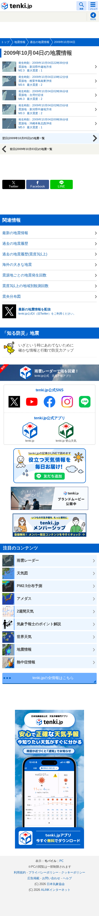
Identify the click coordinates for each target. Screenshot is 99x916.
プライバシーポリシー (43, 872)
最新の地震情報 (15, 233)
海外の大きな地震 (17, 265)
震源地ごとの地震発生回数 (24, 275)
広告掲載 (33, 878)
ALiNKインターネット (55, 889)
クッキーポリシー (73, 872)
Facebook (37, 186)
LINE (61, 186)
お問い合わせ (51, 878)
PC (61, 861)
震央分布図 (11, 296)
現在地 (93, 19)
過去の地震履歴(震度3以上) (24, 254)
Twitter (13, 186)
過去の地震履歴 (15, 243)
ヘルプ (67, 878)
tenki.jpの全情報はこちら (53, 678)
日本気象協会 (56, 884)
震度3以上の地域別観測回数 (25, 286)
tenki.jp (17, 6)
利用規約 (20, 872)
